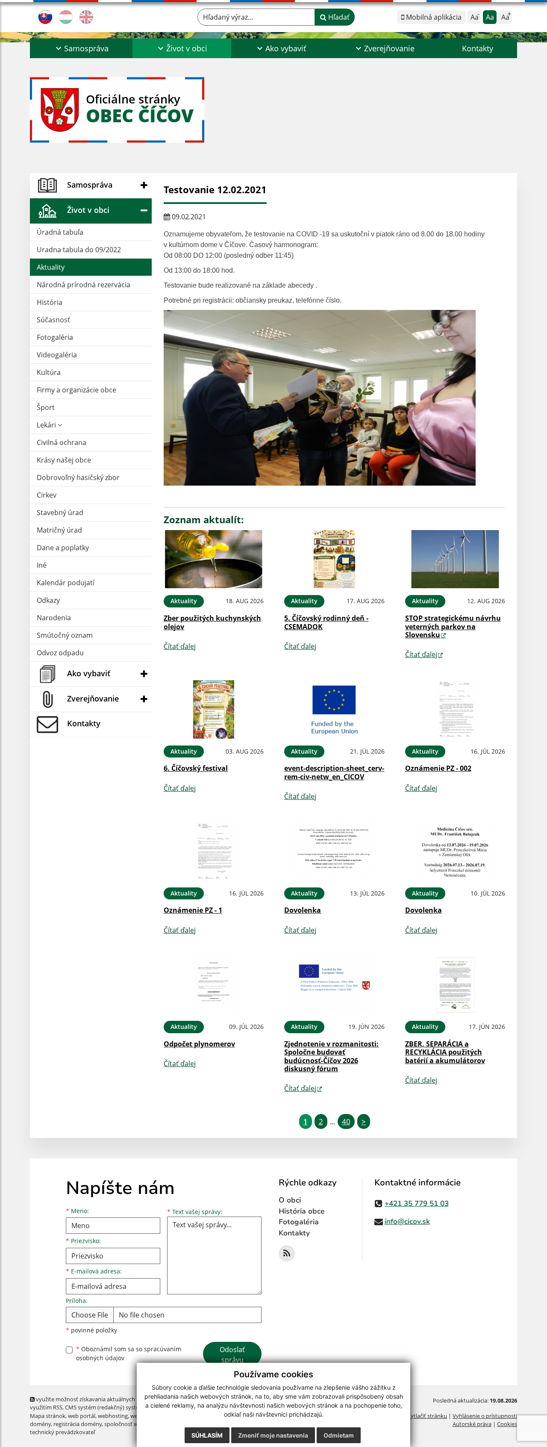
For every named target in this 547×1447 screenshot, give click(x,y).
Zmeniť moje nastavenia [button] (273, 1435)
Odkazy (48, 600)
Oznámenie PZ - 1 (193, 910)
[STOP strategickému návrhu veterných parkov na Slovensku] (455, 559)
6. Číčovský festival (196, 768)
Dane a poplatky (63, 547)
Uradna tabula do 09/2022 (79, 249)
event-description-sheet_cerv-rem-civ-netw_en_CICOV (334, 772)
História (49, 302)
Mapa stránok (47, 1416)
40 (346, 1121)
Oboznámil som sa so (128, 1353)
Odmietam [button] (338, 1435)
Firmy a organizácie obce (76, 390)
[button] (81, 48)
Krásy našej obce (64, 460)
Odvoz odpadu (60, 652)
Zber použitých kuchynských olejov (212, 622)
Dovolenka (302, 910)
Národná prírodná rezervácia (83, 284)
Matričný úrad (59, 530)
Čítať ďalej (180, 646)
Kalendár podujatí (65, 582)
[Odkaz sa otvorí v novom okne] (287, 1253)
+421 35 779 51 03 (417, 1203)
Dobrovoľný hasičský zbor (78, 477)
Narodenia (54, 617)
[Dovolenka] (334, 851)
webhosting (113, 1416)
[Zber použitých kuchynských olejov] (214, 559)
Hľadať (338, 17)
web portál (81, 1416)
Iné (42, 565)
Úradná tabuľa (60, 232)
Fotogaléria (55, 337)
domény (40, 1424)
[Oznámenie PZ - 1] (214, 851)
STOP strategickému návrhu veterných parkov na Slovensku (453, 626)
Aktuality (51, 267)
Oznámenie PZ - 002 (438, 768)
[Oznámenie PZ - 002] (455, 709)
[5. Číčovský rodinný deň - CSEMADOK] (334, 559)
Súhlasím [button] (207, 1435)
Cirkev (46, 495)
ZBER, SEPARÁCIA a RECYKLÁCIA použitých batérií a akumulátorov (445, 1052)
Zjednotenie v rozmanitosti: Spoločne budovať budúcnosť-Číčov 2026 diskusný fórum (331, 1056)
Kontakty (477, 48)
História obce (302, 1211)
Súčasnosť (53, 319)
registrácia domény (77, 1424)
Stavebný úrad (60, 512)
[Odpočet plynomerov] (214, 985)
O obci (290, 1200)
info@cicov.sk (407, 1221)
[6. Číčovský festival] (214, 709)
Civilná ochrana (61, 442)
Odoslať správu (232, 1354)
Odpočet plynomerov (199, 1044)
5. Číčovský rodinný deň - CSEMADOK (326, 622)
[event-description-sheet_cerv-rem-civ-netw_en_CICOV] (334, 709)
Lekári (47, 425)
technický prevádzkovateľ (62, 1432)
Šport (46, 407)
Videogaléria (57, 355)
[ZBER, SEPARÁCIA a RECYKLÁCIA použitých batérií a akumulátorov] (455, 985)
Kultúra (49, 372)
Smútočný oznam (65, 635)
